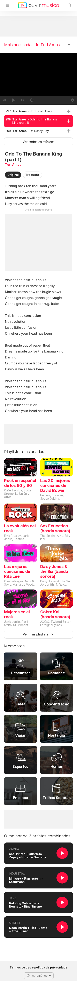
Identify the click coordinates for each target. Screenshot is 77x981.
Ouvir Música (38, 5)
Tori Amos (13, 165)
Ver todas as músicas (38, 142)
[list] (38, 121)
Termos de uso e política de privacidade (38, 967)
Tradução (32, 174)
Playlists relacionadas (24, 451)
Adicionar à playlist (68, 111)
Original (13, 174)
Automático (40, 975)
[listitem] (38, 111)
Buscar (69, 5)
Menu (7, 5)
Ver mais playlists (35, 634)
